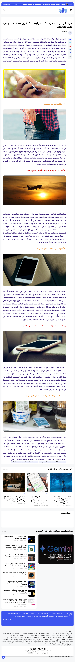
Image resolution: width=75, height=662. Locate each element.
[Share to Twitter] (70, 44)
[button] (70, 58)
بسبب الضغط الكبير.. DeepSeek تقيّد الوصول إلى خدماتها (15, 539)
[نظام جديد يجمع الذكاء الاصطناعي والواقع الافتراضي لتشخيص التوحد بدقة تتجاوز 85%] (61, 484)
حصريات (34, 463)
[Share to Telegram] (70, 54)
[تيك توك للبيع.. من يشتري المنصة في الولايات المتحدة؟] (31, 594)
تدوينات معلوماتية (44, 463)
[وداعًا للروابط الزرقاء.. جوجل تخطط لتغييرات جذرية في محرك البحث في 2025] (31, 567)
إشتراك (30, 654)
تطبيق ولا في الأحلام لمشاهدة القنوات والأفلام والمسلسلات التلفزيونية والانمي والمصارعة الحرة (42, 5)
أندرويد (70, 5)
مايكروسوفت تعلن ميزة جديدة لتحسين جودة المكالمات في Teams (16, 557)
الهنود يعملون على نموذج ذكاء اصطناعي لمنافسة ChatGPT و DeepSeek (17, 584)
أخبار (71, 20)
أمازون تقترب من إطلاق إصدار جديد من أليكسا (15, 574)
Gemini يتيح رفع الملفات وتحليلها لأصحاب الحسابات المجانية (57, 558)
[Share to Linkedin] (70, 51)
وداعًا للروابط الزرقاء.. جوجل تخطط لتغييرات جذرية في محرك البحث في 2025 (16, 566)
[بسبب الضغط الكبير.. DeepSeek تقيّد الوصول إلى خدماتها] (31, 541)
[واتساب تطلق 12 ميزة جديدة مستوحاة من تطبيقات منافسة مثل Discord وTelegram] (37, 484)
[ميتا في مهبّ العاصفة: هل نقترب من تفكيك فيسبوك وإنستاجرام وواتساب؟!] (14, 484)
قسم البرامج (25, 463)
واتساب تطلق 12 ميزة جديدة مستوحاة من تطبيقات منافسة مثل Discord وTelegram (39, 502)
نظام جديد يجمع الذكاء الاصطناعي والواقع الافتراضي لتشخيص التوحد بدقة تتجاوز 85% (61, 502)
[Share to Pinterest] (70, 48)
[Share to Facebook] (70, 41)
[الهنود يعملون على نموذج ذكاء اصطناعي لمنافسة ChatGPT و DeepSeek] (31, 585)
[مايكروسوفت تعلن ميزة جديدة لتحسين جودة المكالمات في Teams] (31, 558)
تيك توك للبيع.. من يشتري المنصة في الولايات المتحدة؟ (15, 592)
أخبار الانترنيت (55, 463)
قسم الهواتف (15, 463)
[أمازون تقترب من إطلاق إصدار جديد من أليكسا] (31, 576)
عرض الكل (5, 471)
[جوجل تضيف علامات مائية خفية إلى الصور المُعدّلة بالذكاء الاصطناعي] (31, 549)
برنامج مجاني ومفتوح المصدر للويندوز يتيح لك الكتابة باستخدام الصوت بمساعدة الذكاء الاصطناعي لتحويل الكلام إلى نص (15, 603)
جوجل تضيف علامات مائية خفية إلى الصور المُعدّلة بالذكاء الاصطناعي (16, 548)
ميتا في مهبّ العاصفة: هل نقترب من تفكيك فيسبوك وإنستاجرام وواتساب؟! (14, 500)
